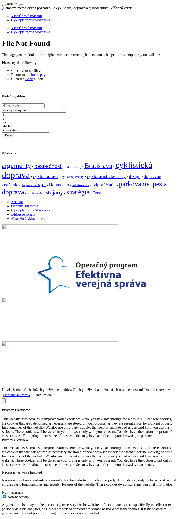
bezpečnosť (48, 166)
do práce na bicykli (34, 185)
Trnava (99, 192)
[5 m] (25, 123)
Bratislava (98, 166)
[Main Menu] (21, 5)
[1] (25, 115)
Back (29, 79)
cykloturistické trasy (106, 176)
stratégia (77, 192)
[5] (25, 119)
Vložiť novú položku (26, 16)
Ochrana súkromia (24, 206)
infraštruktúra (80, 185)
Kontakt (17, 202)
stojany (54, 192)
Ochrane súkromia (16, 395)
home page (39, 75)
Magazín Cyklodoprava (28, 218)
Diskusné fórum (23, 214)
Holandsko (59, 184)
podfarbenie (34, 193)
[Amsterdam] (25, 130)
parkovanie (134, 184)
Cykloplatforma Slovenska (30, 20)
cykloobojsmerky (73, 177)
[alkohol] (25, 127)
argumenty (16, 166)
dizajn (134, 176)
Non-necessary (18, 497)
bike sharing (73, 167)
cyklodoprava (45, 176)
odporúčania (104, 184)
